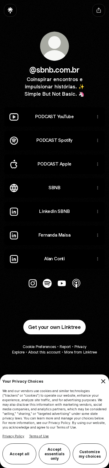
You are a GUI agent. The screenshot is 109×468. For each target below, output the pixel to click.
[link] (32, 283)
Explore (18, 352)
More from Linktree (80, 352)
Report (65, 346)
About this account (44, 352)
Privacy (80, 346)
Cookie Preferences (39, 346)
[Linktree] (10, 10)
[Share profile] (99, 10)
